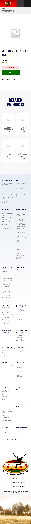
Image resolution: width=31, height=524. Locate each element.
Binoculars (6, 409)
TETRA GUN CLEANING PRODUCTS (21, 306)
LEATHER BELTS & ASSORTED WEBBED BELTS (7, 280)
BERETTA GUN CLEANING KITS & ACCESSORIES (20, 219)
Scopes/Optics (7, 406)
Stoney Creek (6, 298)
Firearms (6, 305)
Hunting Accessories (7, 198)
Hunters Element (7, 274)
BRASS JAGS (19, 314)
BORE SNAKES (20, 335)
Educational (20, 267)
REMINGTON (6, 284)
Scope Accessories (7, 412)
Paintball (5, 362)
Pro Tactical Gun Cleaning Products (21, 248)
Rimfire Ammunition (21, 191)
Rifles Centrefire (7, 315)
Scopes (5, 415)
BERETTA (5, 289)
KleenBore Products (21, 229)
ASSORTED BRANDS (7, 292)
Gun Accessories (7, 195)
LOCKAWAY (6, 396)
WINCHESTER (6, 286)
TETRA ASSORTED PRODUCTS (6, 331)
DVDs (18, 270)
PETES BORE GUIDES (21, 244)
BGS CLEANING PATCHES (20, 240)
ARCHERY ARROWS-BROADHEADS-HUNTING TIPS (7, 223)
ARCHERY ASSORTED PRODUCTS (7, 218)
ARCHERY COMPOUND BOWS (7, 214)
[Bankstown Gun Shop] (8, 3)
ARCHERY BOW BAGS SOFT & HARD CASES (7, 228)
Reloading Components (20, 376)
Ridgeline (6, 295)
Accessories (7, 181)
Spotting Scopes (7, 417)
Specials (5, 427)
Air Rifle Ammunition (21, 183)
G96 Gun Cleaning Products (20, 214)
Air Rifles (5, 307)
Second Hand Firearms (5, 320)
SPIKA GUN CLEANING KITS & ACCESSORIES (20, 225)
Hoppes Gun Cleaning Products (21, 331)
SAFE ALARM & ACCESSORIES (6, 391)
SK (17, 406)
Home (3, 9)
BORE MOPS (20, 319)
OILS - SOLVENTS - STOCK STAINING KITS (21, 311)
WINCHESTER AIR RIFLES (21, 428)
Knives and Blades (8, 348)
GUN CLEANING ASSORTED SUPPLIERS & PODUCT (20, 258)
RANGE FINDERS (7, 420)
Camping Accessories (7, 187)
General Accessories (7, 191)
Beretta (5, 271)
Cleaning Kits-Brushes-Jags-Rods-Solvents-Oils (21, 339)
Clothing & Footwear (8, 268)
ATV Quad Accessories (6, 201)
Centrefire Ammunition (20, 187)
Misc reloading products (19, 372)
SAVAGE (5, 310)
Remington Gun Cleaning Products (21, 237)
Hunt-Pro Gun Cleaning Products (21, 252)
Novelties (19, 348)
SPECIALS (5, 432)
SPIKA (4, 276)
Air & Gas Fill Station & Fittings (7, 183)
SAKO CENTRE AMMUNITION (20, 388)
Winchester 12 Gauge (9, 440)
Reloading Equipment (21, 379)
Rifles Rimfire (6, 317)
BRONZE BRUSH (21, 317)
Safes (4, 388)
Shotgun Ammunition (21, 195)
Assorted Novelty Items (20, 351)
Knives (5, 355)
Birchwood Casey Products (20, 233)
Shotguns (5, 323)
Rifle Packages (6, 312)
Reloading (20, 362)
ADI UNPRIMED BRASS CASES (20, 368)
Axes (4, 350)
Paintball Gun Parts (7, 365)
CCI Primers (19, 365)
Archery (5, 210)
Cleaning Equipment (21, 210)
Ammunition (20, 181)
